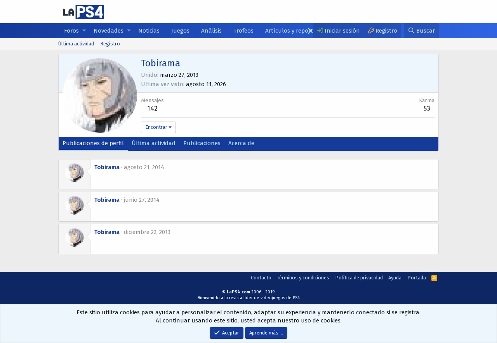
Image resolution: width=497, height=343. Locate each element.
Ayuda (394, 278)
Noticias (149, 30)
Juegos (180, 30)
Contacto (261, 278)
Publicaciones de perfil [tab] (93, 143)
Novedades (108, 30)
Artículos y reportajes (294, 30)
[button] (84, 31)
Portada (416, 278)
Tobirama (107, 167)
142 (152, 108)
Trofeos (243, 30)
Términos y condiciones (303, 278)
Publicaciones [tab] (202, 143)
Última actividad (76, 44)
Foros (71, 30)
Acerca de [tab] (241, 143)
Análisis (211, 30)
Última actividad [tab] (154, 143)
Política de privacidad (359, 278)
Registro (110, 44)
